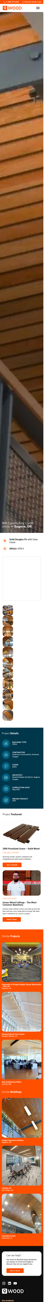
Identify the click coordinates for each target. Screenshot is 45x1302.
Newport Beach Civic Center (13, 1034)
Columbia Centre (9, 1236)
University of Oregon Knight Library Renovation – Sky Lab (21, 985)
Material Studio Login (33, 2)
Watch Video (14, 920)
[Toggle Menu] (38, 8)
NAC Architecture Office (11, 1082)
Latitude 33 (6, 1188)
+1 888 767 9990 (12, 2)
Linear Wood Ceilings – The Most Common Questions (19, 903)
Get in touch (15, 1270)
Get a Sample (14, 865)
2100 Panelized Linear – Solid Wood (21, 849)
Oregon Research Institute (12, 1140)
